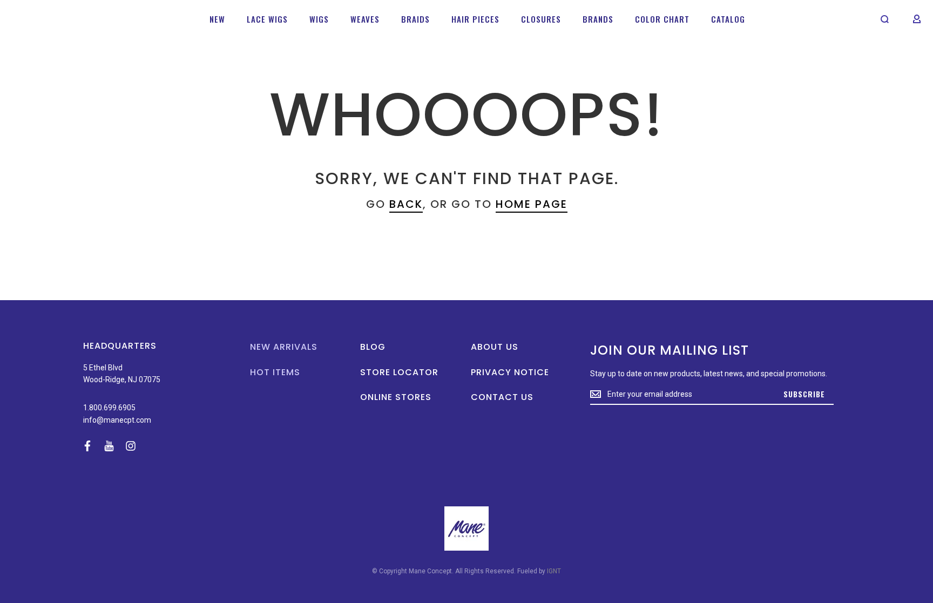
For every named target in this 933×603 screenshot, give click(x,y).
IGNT (554, 571)
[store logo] (43, 19)
